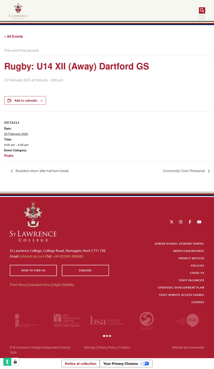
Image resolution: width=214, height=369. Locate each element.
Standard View (39, 284)
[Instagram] (180, 222)
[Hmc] (187, 320)
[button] (104, 335)
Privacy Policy (107, 347)
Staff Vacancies (191, 280)
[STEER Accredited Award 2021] (146, 320)
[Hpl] (66, 320)
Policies (197, 265)
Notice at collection (80, 363)
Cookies (197, 302)
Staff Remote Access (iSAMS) (181, 295)
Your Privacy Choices (120, 363)
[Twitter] (171, 222)
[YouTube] (199, 222)
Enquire (85, 270)
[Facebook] (190, 222)
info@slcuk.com (32, 256)
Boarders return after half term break (42, 170)
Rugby (9, 155)
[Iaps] (26, 320)
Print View (17, 284)
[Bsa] (107, 320)
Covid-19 (197, 273)
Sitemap (89, 347)
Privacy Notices (191, 258)
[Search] (202, 10)
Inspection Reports (188, 251)
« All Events (13, 36)
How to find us (33, 270)
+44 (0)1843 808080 (67, 256)
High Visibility (63, 284)
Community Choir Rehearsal (184, 170)
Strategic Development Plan (181, 287)
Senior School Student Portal (179, 243)
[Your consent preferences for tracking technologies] (15, 362)
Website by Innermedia (188, 347)
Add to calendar (25, 100)
